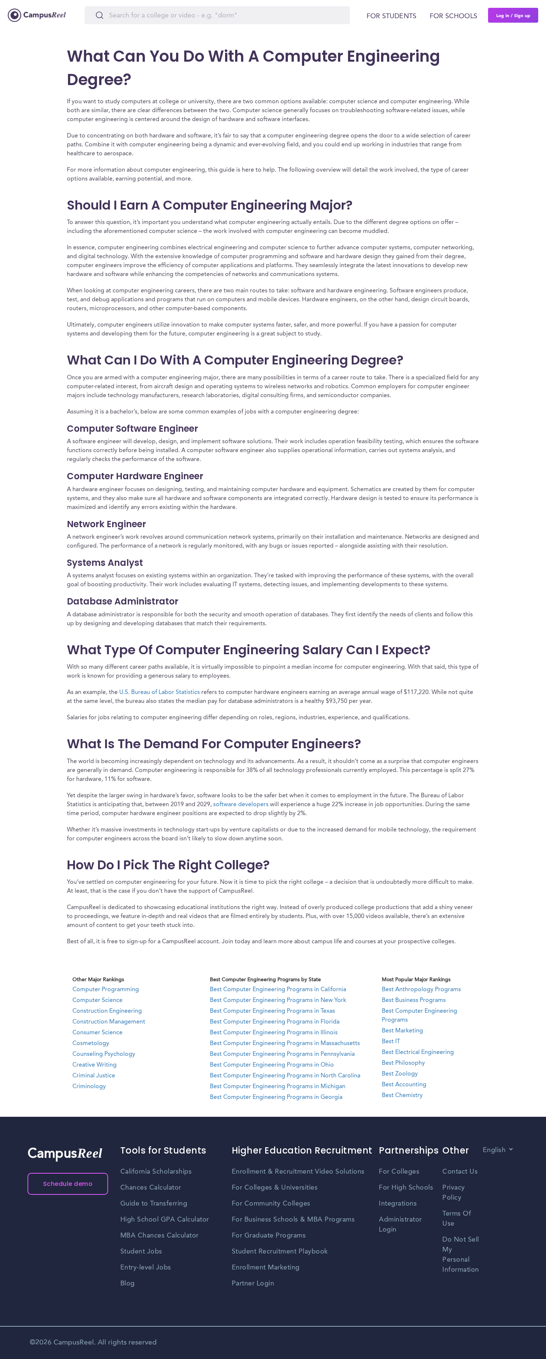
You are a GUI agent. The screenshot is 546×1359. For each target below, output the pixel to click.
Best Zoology (400, 1074)
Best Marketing (402, 1031)
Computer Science (97, 1000)
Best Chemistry (402, 1096)
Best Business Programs (414, 1000)
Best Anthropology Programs (421, 990)
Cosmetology (90, 1044)
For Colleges (399, 1171)
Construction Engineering (107, 1011)
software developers (241, 805)
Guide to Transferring (154, 1203)
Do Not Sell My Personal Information (460, 1254)
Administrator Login (400, 1224)
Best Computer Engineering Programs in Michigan (277, 1087)
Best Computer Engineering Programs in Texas (272, 1011)
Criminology (89, 1087)
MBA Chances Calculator (159, 1235)
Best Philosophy (403, 1063)
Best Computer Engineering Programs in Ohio (272, 1065)
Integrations (398, 1203)
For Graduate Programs (269, 1235)
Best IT (391, 1042)
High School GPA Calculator (164, 1219)
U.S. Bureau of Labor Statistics (159, 692)
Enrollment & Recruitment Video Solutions (298, 1171)
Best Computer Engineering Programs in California (278, 990)
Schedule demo (68, 1184)
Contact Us (460, 1171)
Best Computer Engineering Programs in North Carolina (285, 1076)
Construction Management (108, 1022)
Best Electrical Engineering (418, 1052)
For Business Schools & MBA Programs (293, 1219)
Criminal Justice (93, 1076)
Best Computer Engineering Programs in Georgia (276, 1097)
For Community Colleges (271, 1203)
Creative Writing (94, 1065)
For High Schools (406, 1187)
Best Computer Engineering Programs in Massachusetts (285, 1044)
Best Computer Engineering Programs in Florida (274, 1022)
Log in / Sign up (513, 15)
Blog (127, 1283)
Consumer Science (97, 1033)
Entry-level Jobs (145, 1267)
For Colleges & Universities (275, 1187)
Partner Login (253, 1283)
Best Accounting (404, 1085)
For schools (453, 16)
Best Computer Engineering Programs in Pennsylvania (282, 1054)
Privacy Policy (453, 1192)
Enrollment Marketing (266, 1267)
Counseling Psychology (103, 1054)
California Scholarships (156, 1171)
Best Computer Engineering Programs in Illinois (274, 1033)
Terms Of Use (456, 1218)
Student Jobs (141, 1251)
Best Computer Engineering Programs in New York (278, 1000)
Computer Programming (105, 990)
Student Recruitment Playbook (280, 1251)
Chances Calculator (150, 1187)
